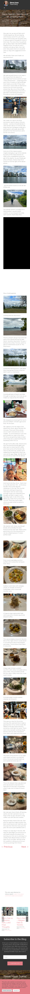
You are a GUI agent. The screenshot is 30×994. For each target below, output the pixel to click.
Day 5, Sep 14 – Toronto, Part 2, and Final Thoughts (7, 922)
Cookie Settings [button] (7, 990)
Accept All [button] (16, 990)
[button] (3, 919)
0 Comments (8, 930)
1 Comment (22, 928)
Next (23, 847)
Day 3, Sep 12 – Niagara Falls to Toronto (22, 921)
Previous (8, 847)
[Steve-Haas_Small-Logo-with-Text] (11, 1)
